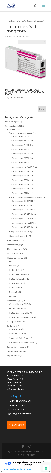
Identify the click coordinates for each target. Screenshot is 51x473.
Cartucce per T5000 (20, 180)
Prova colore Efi (16, 333)
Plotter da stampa (15, 258)
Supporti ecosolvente (16, 347)
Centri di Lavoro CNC (18, 304)
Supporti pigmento (15, 351)
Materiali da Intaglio (16, 249)
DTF (11, 296)
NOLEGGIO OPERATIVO (20, 414)
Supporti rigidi (13, 355)
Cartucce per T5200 (20, 184)
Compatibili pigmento (18, 236)
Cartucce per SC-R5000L (22, 209)
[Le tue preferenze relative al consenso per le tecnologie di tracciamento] (46, 468)
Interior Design (14, 244)
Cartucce (11, 129)
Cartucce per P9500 (20, 162)
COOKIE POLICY (16, 409)
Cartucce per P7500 (20, 149)
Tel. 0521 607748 (16, 425)
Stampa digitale (12, 126)
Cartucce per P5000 (20, 136)
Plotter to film (15, 329)
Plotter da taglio (14, 300)
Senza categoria (12, 121)
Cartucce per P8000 (20, 153)
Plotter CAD (14, 270)
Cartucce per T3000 (20, 171)
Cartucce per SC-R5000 (21, 205)
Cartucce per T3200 (20, 175)
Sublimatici (14, 292)
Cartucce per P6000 (20, 140)
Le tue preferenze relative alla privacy (28, 463)
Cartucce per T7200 (20, 193)
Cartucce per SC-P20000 (22, 167)
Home (7, 21)
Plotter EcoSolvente (18, 274)
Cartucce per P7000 (20, 145)
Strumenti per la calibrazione (21, 342)
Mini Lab (13, 265)
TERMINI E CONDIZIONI (19, 401)
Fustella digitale (16, 308)
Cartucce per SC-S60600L (22, 223)
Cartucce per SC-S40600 (22, 214)
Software (11, 326)
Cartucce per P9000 (20, 158)
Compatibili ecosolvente (20, 231)
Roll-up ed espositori (16, 321)
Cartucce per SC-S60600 (22, 218)
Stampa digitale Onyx (18, 338)
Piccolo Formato (14, 253)
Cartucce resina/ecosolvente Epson (25, 197)
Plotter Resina (15, 283)
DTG (11, 261)
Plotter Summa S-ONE (19, 313)
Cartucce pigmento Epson (20, 133)
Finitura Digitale (14, 240)
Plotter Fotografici (17, 279)
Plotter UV (14, 287)
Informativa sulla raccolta (17, 469)
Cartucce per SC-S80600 (22, 227)
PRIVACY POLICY (16, 405)
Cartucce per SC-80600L (22, 201)
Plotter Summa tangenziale (21, 317)
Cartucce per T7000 (20, 188)
